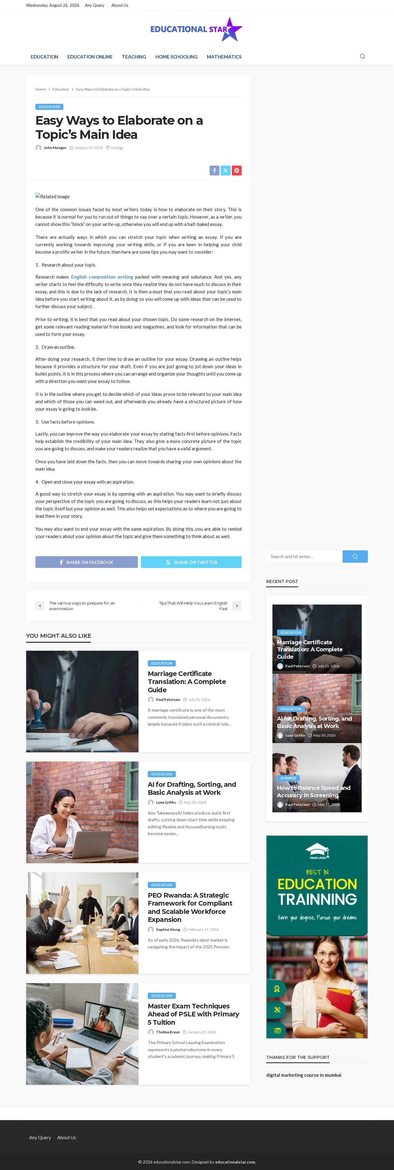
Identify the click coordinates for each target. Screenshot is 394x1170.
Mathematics (224, 56)
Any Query (94, 5)
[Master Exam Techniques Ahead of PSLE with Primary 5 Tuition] (82, 1034)
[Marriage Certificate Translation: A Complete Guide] (82, 701)
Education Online (90, 56)
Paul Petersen (168, 699)
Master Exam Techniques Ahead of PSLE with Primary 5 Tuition (193, 1014)
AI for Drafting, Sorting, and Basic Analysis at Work (192, 788)
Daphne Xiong (168, 929)
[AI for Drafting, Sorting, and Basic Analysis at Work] (82, 812)
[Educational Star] (197, 29)
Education (44, 56)
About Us (119, 5)
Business (288, 778)
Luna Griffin (166, 802)
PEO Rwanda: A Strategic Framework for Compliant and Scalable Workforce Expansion (190, 907)
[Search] (362, 57)
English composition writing (102, 276)
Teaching (134, 56)
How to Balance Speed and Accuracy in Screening (314, 791)
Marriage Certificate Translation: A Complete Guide (187, 682)
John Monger (55, 147)
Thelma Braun (168, 1032)
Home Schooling (176, 56)
